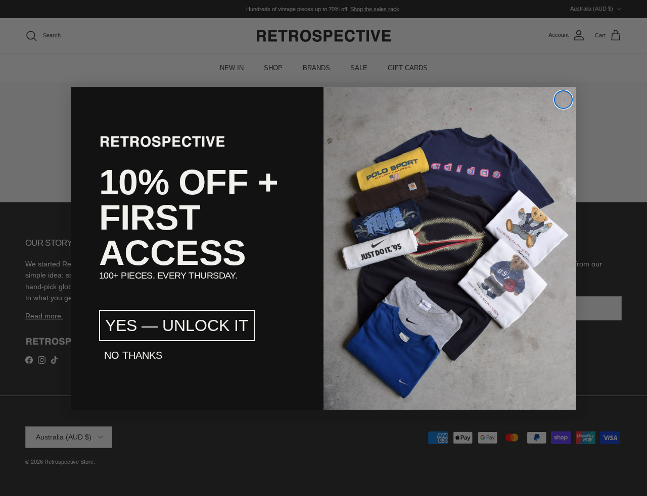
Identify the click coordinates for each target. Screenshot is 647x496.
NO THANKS (133, 355)
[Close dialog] (563, 99)
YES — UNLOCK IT (177, 325)
